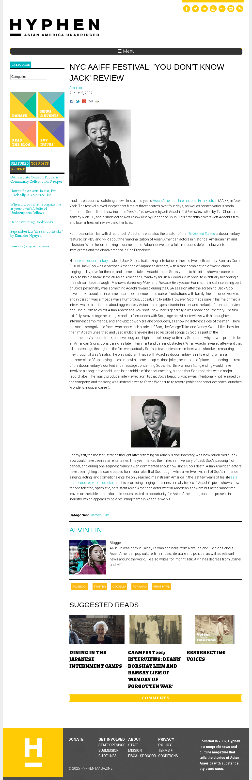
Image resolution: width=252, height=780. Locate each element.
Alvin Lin (85, 530)
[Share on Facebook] (71, 102)
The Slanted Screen (201, 234)
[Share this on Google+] (84, 102)
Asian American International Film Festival (185, 201)
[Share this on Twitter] (78, 102)
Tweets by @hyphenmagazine (29, 246)
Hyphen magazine (33, 752)
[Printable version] (97, 102)
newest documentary (92, 261)
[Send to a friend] (91, 102)
